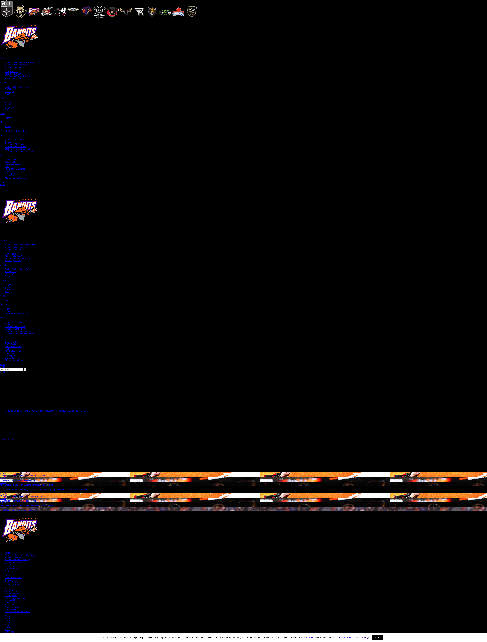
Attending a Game (13, 78)
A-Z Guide (9, 605)
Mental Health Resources (16, 178)
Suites (8, 69)
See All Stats (6, 439)
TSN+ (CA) (10, 92)
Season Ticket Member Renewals (20, 62)
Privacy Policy (11, 596)
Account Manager (13, 67)
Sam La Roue (73, 411)
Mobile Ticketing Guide (15, 74)
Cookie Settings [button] (362, 637)
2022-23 (9, 411)
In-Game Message (13, 164)
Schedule (9, 566)
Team (7, 625)
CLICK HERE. (307, 637)
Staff (7, 109)
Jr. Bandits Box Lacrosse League (20, 151)
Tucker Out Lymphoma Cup (17, 87)
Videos (8, 126)
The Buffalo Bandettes (15, 169)
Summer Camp (12, 584)
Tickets (8, 553)
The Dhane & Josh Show (16, 131)
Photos (8, 129)
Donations (9, 171)
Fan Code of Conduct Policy (17, 612)
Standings (9, 107)
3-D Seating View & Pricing (17, 76)
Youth (7, 575)
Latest (8, 118)
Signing (84, 411)
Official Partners (12, 593)
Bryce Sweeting (21, 411)
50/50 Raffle (10, 162)
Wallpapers (10, 173)
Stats (7, 105)
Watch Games (11, 569)
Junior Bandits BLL (13, 578)
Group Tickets (11, 71)
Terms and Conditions (15, 598)
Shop (7, 571)
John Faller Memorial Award (17, 149)
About (7, 589)
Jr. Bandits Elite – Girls (15, 144)
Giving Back (10, 176)
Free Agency (49, 411)
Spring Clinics (11, 582)
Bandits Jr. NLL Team (14, 140)
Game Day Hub (12, 160)
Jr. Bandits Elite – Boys (15, 147)
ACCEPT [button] (377, 638)
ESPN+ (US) (11, 89)
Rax (7, 167)
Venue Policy (11, 591)
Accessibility (10, 600)
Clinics (8, 142)
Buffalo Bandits (36, 411)
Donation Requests (13, 607)
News (2, 372)
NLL (64, 411)
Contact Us (10, 602)
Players (8, 102)
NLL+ (7, 94)
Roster (8, 627)
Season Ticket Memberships (18, 65)
